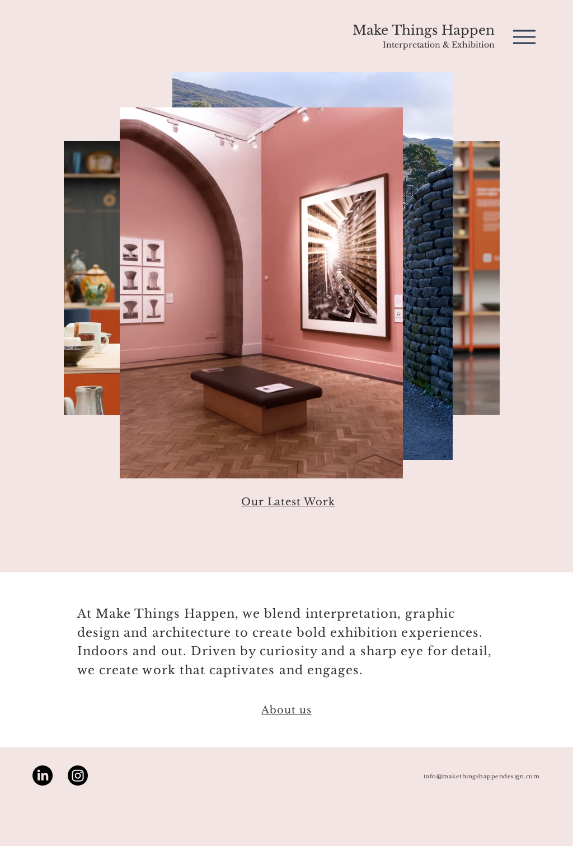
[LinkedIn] (42, 775)
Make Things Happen (424, 30)
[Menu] (524, 37)
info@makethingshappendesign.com (482, 776)
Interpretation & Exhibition (439, 45)
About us (286, 710)
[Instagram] (78, 775)
